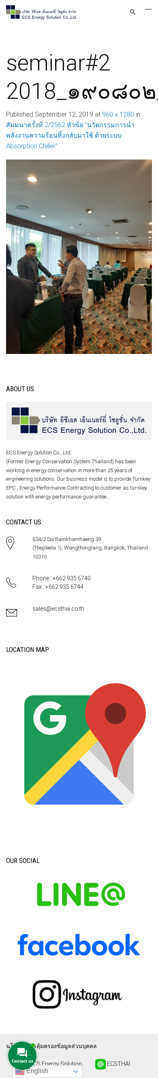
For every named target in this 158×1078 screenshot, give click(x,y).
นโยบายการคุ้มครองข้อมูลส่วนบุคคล (51, 1046)
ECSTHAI (118, 1063)
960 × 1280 (118, 114)
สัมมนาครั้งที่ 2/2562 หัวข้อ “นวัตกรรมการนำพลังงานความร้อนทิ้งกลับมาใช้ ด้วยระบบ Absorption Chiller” (70, 135)
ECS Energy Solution (55, 1063)
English (36, 1070)
